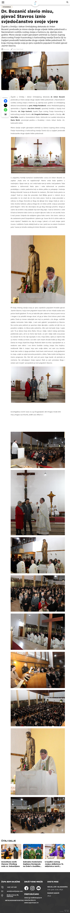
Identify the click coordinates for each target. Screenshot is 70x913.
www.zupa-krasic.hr (31, 902)
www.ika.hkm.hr (30, 900)
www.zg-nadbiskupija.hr (33, 897)
